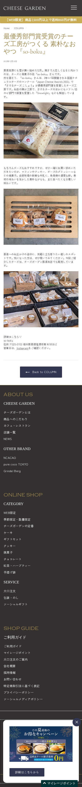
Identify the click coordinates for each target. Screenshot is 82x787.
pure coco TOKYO (16, 464)
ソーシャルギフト (16, 604)
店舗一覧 (10, 432)
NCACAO (10, 458)
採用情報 (10, 672)
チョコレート (13, 559)
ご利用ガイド (13, 646)
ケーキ (8, 532)
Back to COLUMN (44, 372)
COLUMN (19, 28)
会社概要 (10, 666)
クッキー (10, 546)
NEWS (8, 439)
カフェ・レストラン (17, 425)
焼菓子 (8, 552)
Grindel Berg (12, 471)
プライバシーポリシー (19, 692)
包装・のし (11, 598)
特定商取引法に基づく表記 (22, 686)
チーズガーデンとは (17, 412)
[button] (59, 783)
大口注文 (10, 591)
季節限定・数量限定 (17, 519)
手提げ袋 (10, 572)
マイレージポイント (17, 653)
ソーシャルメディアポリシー (23, 699)
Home (6, 28)
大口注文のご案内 (16, 659)
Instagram (23, 348)
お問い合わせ (13, 679)
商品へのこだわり (16, 419)
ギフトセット (13, 539)
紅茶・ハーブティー (17, 565)
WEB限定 (10, 513)
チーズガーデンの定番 (19, 526)
